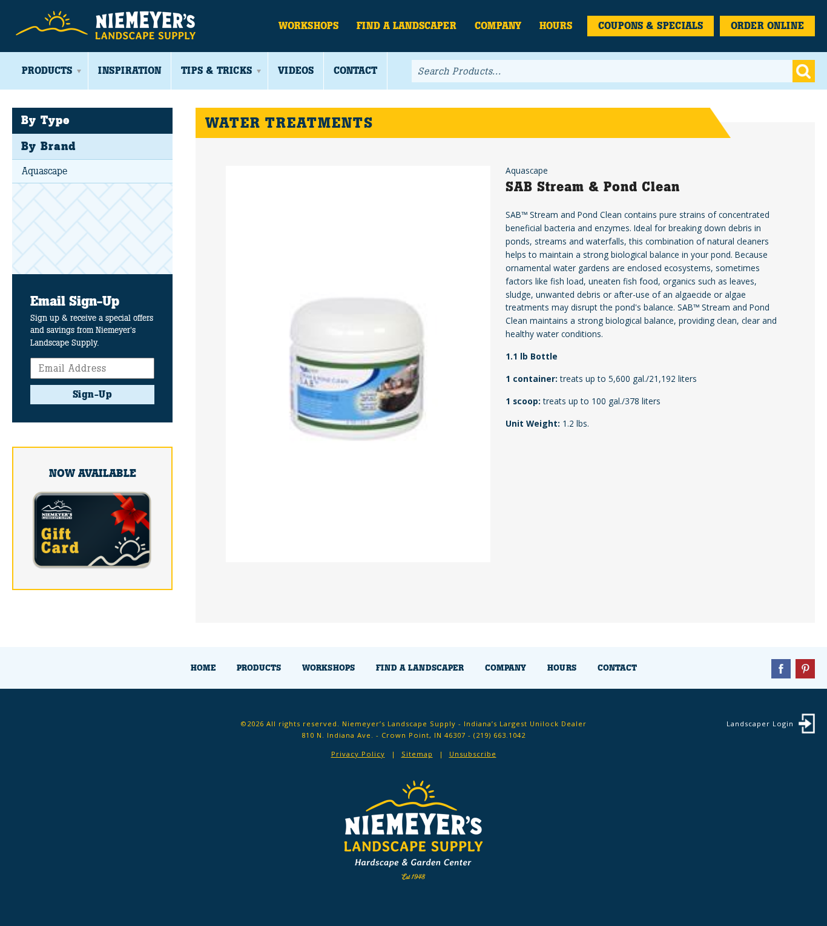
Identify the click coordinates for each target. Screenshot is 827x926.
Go (803, 71)
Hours (555, 25)
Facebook (781, 668)
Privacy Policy (358, 753)
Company (498, 25)
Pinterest (805, 668)
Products (47, 70)
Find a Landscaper (406, 25)
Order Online (767, 25)
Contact (355, 70)
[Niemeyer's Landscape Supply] (107, 25)
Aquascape (44, 171)
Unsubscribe (472, 753)
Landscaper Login (760, 723)
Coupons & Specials (650, 25)
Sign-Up (93, 394)
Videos (296, 70)
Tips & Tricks (216, 70)
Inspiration (129, 70)
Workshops (308, 25)
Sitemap (417, 753)
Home (203, 668)
